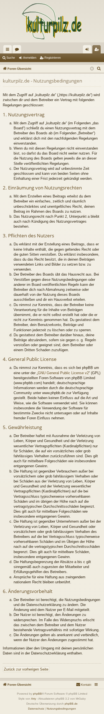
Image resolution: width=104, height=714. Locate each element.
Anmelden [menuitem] (88, 50)
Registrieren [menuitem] (98, 50)
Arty (33, 698)
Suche (10, 57)
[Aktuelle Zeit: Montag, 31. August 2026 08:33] (92, 69)
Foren (18, 50)
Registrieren (52, 57)
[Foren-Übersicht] (52, 21)
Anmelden (29, 57)
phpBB (37, 693)
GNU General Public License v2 (63, 373)
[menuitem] (99, 69)
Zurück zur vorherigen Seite (26, 669)
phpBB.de (71, 703)
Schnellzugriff (9, 50)
